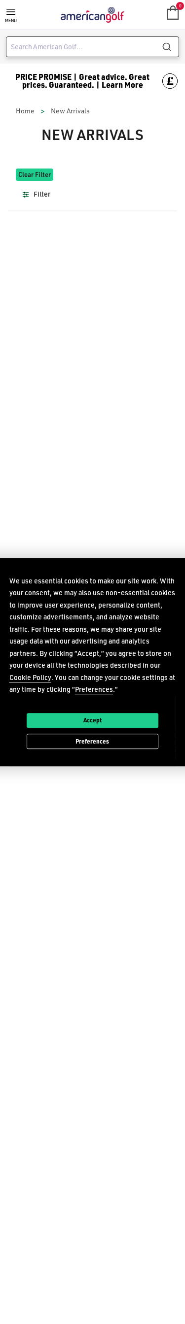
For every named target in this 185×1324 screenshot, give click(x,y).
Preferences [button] (94, 689)
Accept (92, 720)
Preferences (92, 741)
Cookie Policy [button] (30, 677)
